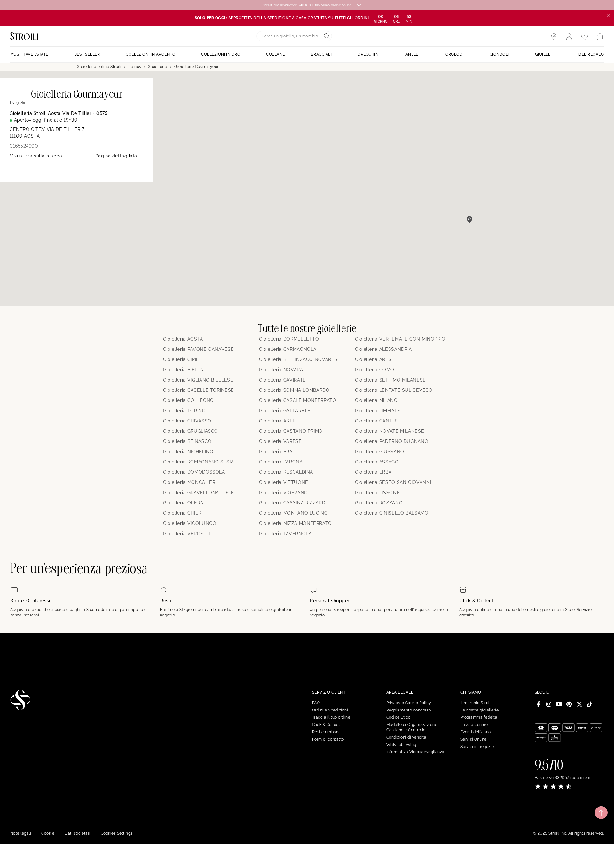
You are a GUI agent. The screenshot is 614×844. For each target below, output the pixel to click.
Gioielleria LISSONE (377, 492)
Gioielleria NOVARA (281, 369)
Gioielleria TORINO (184, 410)
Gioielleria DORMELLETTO (289, 339)
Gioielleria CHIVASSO (187, 420)
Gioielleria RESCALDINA (286, 472)
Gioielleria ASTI (276, 420)
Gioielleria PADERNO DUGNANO (391, 441)
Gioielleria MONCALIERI (189, 482)
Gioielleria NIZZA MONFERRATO (295, 523)
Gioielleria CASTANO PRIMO (291, 431)
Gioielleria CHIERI (183, 513)
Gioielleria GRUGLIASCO (190, 431)
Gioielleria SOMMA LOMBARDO (294, 390)
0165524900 (24, 146)
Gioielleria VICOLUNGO (189, 523)
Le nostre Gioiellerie (148, 66)
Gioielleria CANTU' (376, 420)
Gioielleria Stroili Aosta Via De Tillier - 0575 (58, 113)
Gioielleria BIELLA (183, 369)
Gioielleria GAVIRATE (282, 379)
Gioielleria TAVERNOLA (285, 533)
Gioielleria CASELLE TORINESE (198, 390)
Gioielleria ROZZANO (379, 502)
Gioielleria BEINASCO (187, 441)
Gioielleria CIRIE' (182, 359)
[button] (469, 219)
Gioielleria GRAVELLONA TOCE (198, 492)
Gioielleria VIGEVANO (283, 492)
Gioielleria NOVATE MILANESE (389, 431)
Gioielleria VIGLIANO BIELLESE (198, 379)
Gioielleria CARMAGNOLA (288, 349)
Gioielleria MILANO (376, 400)
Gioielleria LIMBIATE (377, 410)
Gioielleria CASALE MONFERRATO (297, 400)
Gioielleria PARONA (281, 461)
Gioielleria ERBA (373, 472)
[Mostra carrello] (600, 37)
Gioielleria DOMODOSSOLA (194, 472)
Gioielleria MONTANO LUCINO (293, 513)
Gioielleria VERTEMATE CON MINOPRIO (400, 339)
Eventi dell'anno (475, 732)
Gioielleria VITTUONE (283, 482)
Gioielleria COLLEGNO (188, 400)
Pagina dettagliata (116, 155)
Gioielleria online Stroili (99, 66)
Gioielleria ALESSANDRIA (383, 349)
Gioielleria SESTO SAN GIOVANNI (393, 482)
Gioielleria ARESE (375, 359)
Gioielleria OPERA (183, 502)
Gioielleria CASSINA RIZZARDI (293, 502)
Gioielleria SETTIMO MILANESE (390, 379)
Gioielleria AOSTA (183, 339)
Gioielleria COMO (374, 369)
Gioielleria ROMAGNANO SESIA (198, 461)
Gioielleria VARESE (280, 441)
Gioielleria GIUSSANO (379, 451)
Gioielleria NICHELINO (188, 451)
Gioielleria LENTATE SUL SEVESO (393, 390)
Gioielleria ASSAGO (377, 461)
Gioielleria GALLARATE (284, 410)
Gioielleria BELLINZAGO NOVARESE (300, 359)
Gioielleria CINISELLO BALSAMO (392, 513)
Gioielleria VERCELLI (186, 533)
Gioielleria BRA (276, 451)
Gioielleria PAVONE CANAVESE (198, 349)
